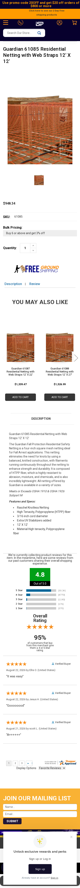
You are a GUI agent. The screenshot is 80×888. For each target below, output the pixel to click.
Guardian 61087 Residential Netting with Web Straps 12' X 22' (20, 371)
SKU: (6, 217)
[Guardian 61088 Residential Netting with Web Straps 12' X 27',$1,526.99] (60, 341)
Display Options (26, 768)
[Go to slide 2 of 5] (76, 357)
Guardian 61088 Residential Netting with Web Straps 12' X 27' (60, 371)
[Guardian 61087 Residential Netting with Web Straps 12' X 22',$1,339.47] (20, 341)
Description (13, 284)
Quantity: (10, 248)
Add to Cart (20, 397)
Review (34, 284)
